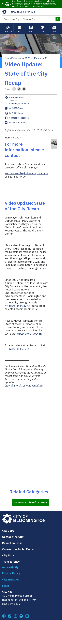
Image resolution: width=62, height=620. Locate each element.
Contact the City (13, 537)
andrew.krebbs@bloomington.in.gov (26, 173)
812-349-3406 (16, 108)
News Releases (13, 58)
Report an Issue (12, 543)
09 (46, 58)
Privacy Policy (11, 573)
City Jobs (8, 530)
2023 (27, 58)
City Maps (8, 555)
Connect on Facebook (19, 118)
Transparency (11, 561)
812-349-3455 (16, 113)
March (37, 58)
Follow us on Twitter (18, 122)
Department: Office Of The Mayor (30, 502)
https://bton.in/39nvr (18, 348)
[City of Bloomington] (4, 12)
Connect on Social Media (18, 549)
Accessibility (10, 567)
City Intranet (10, 579)
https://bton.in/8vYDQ (18, 305)
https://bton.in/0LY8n (29, 333)
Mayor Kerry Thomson (23, 12)
